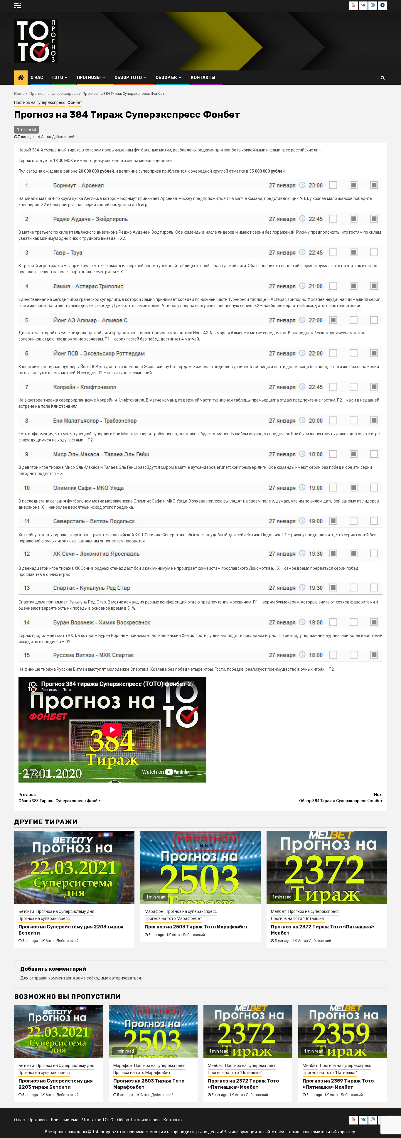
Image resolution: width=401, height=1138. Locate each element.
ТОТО (57, 77)
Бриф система (64, 1119)
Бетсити (26, 911)
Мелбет (278, 911)
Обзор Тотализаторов (138, 1119)
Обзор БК (166, 77)
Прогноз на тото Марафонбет (173, 918)
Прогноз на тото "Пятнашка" (298, 918)
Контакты (203, 77)
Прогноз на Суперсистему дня (65, 911)
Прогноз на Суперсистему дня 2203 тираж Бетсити (55, 1084)
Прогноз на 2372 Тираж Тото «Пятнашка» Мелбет (243, 1084)
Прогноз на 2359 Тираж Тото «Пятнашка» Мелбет (338, 1084)
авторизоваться (125, 978)
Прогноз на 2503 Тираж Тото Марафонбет (196, 927)
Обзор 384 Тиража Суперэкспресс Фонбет (341, 797)
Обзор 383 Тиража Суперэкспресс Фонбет (60, 797)
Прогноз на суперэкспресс (39, 102)
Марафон (154, 911)
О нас (37, 77)
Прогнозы (89, 77)
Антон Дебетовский (57, 137)
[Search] (382, 77)
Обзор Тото (128, 77)
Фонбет (75, 102)
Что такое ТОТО (97, 1119)
